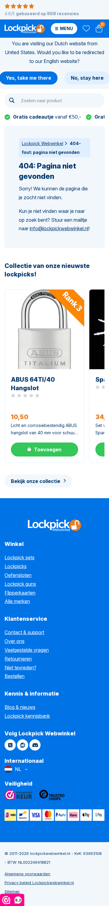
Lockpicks (16, 566)
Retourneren (18, 659)
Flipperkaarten (20, 593)
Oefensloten (18, 575)
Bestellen (15, 676)
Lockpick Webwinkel (42, 143)
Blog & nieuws (20, 707)
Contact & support (24, 632)
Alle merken (17, 601)
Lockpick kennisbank (27, 716)
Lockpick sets (20, 557)
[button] (44, 449)
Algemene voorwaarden (27, 873)
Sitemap (12, 891)
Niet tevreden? (20, 668)
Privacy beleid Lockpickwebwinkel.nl (39, 882)
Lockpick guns (20, 584)
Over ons (15, 641)
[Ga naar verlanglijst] (85, 28)
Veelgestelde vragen (27, 650)
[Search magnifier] (12, 100)
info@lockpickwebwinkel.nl (59, 228)
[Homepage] (25, 28)
